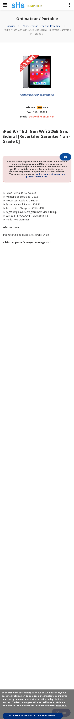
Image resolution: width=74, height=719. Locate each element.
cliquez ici (61, 705)
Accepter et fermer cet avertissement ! (32, 715)
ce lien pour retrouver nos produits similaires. (45, 175)
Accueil (11, 26)
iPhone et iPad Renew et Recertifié (41, 26)
